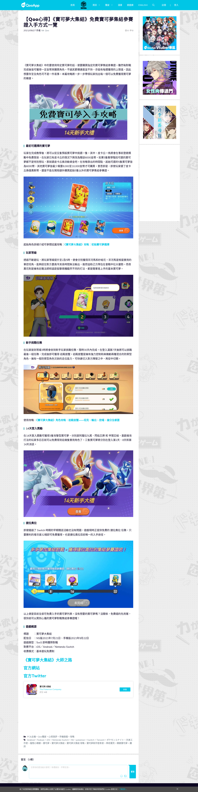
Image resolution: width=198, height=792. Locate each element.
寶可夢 (46, 743)
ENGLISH (142, 5)
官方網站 (32, 667)
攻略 (72, 736)
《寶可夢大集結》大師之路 (48, 659)
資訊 (95, 5)
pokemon (80, 740)
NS (72, 740)
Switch (90, 740)
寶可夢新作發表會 (95, 743)
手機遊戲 (63, 736)
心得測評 (52, 736)
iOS (48, 740)
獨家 (107, 5)
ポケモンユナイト (115, 740)
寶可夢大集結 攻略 (75, 743)
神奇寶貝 (110, 743)
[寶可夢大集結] (78, 689)
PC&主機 (31, 736)
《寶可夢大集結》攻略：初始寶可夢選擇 (87, 244)
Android (31, 740)
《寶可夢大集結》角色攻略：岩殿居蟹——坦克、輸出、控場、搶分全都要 (78, 420)
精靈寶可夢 (122, 743)
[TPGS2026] (83, 5)
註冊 (164, 5)
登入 (176, 5)
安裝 (125, 689)
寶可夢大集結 (58, 743)
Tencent (100, 740)
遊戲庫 (130, 5)
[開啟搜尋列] (153, 5)
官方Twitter (35, 675)
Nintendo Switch (60, 740)
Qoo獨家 (42, 736)
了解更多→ (123, 789)
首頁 (72, 5)
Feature (40, 740)
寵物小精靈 (35, 743)
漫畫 (120, 5)
